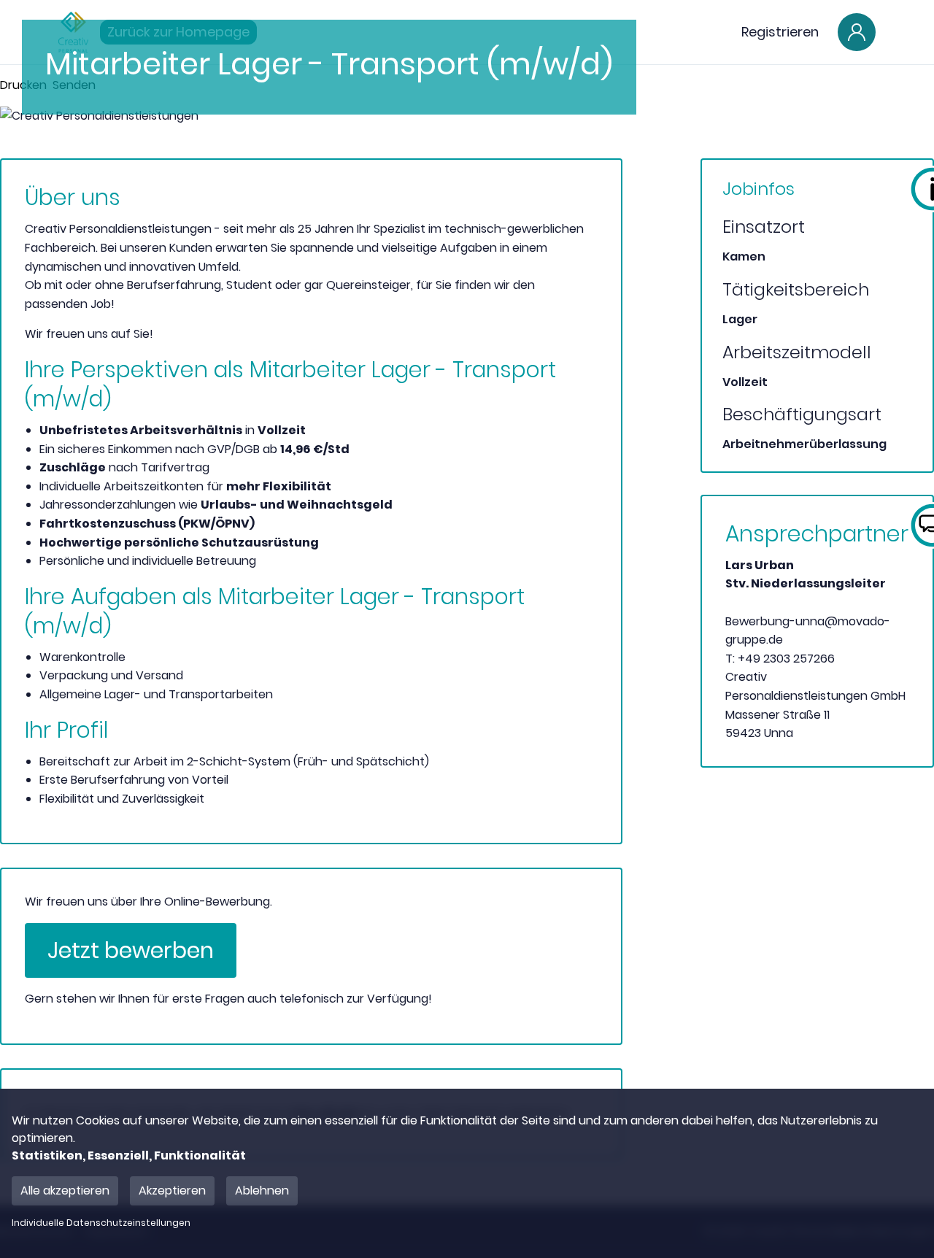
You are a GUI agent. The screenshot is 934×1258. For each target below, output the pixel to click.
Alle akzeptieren (64, 1190)
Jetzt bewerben (130, 950)
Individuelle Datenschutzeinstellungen (101, 1223)
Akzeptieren (172, 1190)
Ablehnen (262, 1190)
